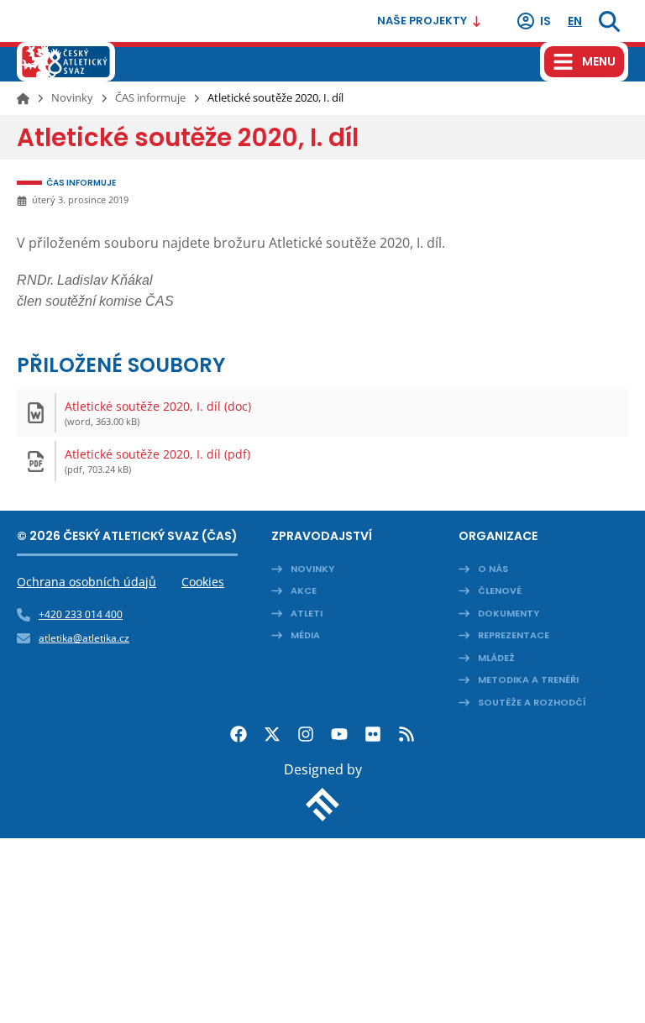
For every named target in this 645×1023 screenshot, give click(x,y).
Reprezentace (513, 635)
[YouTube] (339, 734)
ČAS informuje (150, 97)
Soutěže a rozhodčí (532, 702)
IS (545, 21)
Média (305, 635)
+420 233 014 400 (81, 614)
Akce (304, 590)
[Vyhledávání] (609, 21)
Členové (500, 590)
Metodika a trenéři (528, 679)
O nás (493, 568)
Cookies (202, 582)
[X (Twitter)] (272, 734)
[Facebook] (238, 734)
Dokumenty (508, 613)
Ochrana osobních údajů (86, 582)
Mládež (496, 657)
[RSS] (406, 734)
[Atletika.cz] (66, 61)
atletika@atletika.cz (84, 638)
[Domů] (23, 98)
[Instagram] (305, 734)
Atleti (306, 613)
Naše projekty (422, 21)
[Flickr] (373, 734)
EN (575, 21)
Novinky (72, 97)
